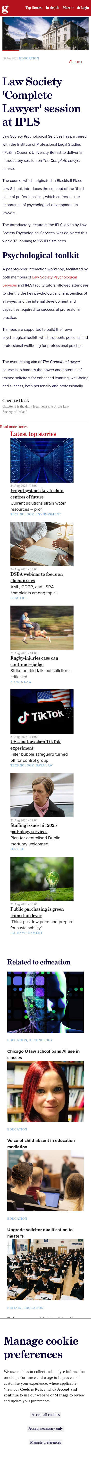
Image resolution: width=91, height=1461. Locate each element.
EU (12, 933)
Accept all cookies (46, 1415)
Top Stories (33, 8)
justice (17, 849)
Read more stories (13, 427)
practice (19, 598)
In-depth (52, 8)
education (29, 58)
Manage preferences (45, 1442)
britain (14, 1308)
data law (44, 765)
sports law (21, 682)
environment (48, 514)
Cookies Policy (33, 1389)
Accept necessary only (45, 1428)
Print (78, 62)
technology (21, 514)
